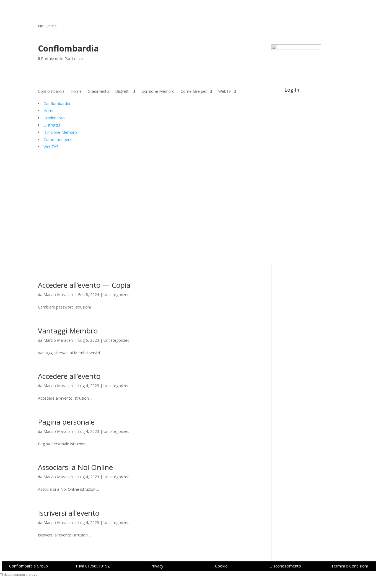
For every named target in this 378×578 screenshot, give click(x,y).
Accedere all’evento (69, 376)
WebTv (224, 91)
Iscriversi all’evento (68, 513)
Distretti (122, 91)
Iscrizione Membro (158, 91)
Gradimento (98, 91)
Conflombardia (51, 91)
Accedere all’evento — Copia (84, 285)
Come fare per (194, 91)
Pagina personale (66, 422)
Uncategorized (116, 294)
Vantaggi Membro (68, 331)
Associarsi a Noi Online (75, 467)
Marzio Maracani (58, 294)
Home (76, 91)
